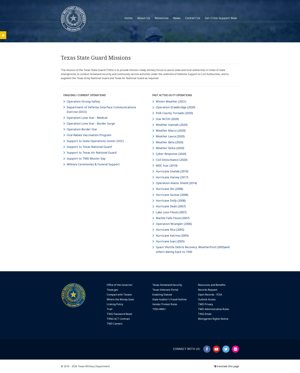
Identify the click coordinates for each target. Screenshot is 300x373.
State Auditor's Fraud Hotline (169, 299)
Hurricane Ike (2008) (169, 189)
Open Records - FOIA (210, 294)
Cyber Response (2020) (171, 154)
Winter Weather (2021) (171, 101)
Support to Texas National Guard (89, 147)
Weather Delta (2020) (170, 148)
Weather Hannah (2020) (171, 125)
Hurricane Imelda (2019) (172, 171)
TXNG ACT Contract (118, 318)
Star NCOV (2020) (167, 119)
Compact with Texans (119, 294)
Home (128, 18)
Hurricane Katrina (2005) (172, 235)
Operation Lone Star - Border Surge (91, 123)
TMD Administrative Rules (213, 309)
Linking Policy (115, 304)
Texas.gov (112, 289)
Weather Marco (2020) (170, 130)
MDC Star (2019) (166, 165)
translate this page (227, 366)
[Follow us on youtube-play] (216, 349)
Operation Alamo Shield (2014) (176, 183)
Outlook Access (207, 299)
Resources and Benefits (211, 285)
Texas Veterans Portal (165, 289)
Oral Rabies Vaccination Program (89, 135)
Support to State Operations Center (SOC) (95, 141)
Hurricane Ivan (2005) (170, 241)
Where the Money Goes (120, 299)
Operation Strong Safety (83, 101)
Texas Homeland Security (167, 285)
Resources (161, 18)
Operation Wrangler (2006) (174, 224)
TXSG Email (204, 314)
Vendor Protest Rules (164, 304)
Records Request (207, 289)
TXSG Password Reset (119, 314)
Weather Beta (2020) (169, 142)
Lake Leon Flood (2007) (171, 212)
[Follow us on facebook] (206, 349)
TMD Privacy (205, 304)
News (176, 18)
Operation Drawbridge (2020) (175, 107)
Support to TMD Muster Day (86, 158)
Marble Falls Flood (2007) (172, 218)
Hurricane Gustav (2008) (172, 195)
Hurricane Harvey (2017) (172, 177)
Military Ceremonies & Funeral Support (93, 164)
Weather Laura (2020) (170, 136)
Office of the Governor (119, 285)
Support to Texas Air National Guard (91, 152)
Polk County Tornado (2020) (174, 113)
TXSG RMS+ (159, 309)
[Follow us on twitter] (226, 349)
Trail (109, 309)
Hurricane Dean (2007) (171, 206)
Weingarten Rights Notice (213, 318)
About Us (143, 18)
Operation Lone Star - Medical (87, 118)
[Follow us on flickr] (235, 349)
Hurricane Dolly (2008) (170, 200)
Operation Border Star (82, 129)
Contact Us (192, 18)
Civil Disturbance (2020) (171, 160)
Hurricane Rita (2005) (170, 229)
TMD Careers (114, 323)
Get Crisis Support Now (221, 18)
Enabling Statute (162, 294)
